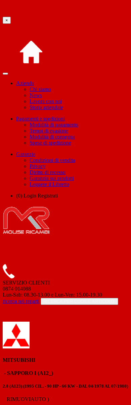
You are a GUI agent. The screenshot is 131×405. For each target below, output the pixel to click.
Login (30, 195)
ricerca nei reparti (21, 301)
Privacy (38, 166)
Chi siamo (40, 89)
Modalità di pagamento (54, 125)
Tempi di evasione (49, 131)
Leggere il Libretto (49, 184)
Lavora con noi (46, 101)
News (36, 95)
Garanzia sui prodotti (52, 178)
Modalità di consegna (52, 137)
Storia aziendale (46, 107)
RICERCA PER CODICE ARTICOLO (79, 301)
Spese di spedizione (50, 143)
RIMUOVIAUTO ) (27, 399)
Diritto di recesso (48, 172)
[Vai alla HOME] (30, 72)
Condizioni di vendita (52, 160)
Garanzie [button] (25, 154)
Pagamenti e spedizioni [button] (40, 119)
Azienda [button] (25, 83)
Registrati (48, 195)
